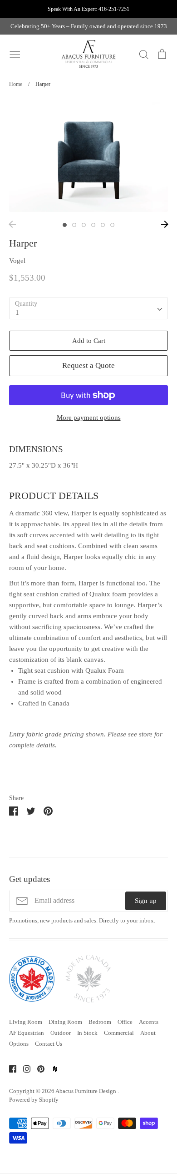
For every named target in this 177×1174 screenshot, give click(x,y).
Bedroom (99, 1021)
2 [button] (74, 225)
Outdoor (60, 1032)
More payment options (89, 417)
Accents (148, 1021)
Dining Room (65, 1021)
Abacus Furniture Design (86, 1091)
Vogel (17, 260)
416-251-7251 (113, 9)
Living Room (25, 1021)
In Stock (87, 1032)
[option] (88, 157)
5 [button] (103, 225)
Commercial (119, 1032)
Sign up (146, 900)
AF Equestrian (26, 1032)
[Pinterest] (37, 1068)
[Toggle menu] (15, 54)
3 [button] (84, 225)
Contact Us (48, 1043)
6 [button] (112, 225)
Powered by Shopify (34, 1099)
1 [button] (65, 225)
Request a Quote (88, 365)
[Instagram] (23, 1068)
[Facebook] (9, 1068)
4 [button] (93, 225)
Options (19, 1043)
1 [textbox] (17, 312)
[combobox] (88, 308)
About (148, 1032)
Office (125, 1021)
